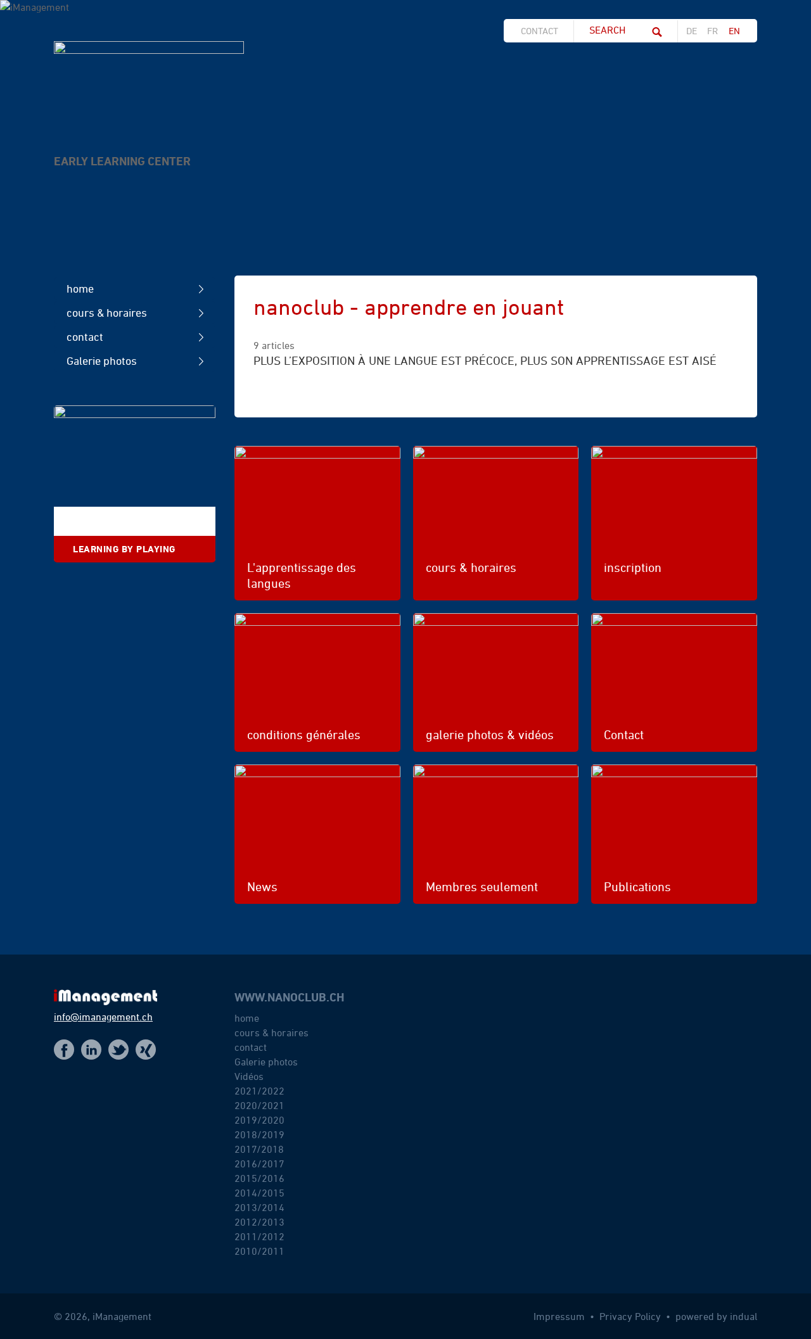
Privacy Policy (631, 1316)
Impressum (560, 1316)
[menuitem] (543, 31)
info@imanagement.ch (103, 1016)
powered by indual (716, 1316)
